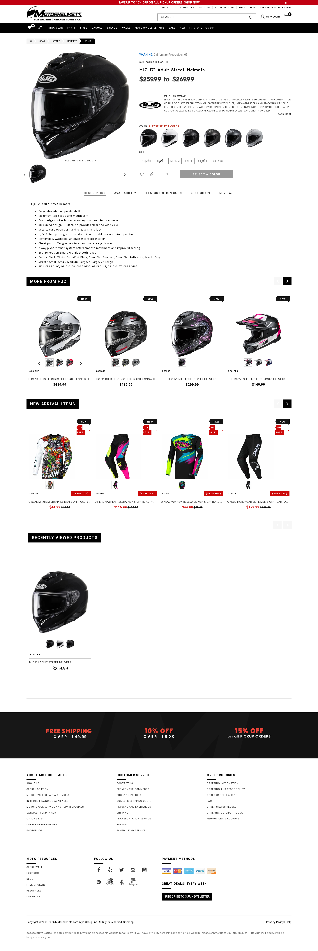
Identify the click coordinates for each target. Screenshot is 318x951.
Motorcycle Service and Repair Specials (55, 806)
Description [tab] (95, 193)
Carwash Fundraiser (41, 812)
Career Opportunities (41, 824)
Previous (25, 173)
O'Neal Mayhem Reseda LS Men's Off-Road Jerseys (192, 501)
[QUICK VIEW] (44, 561)
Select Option (75, 677)
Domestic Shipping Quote (134, 801)
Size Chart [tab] (201, 193)
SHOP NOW (192, 2)
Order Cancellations (222, 795)
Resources (33, 890)
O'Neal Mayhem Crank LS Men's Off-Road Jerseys (60, 501)
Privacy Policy (275, 922)
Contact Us (168, 7)
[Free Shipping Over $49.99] (68, 733)
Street (56, 41)
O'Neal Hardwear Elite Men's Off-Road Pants (258, 501)
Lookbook (33, 873)
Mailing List (35, 818)
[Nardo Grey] (254, 138)
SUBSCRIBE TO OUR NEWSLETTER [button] (187, 896)
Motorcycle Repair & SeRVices (47, 795)
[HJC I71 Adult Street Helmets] (60, 602)
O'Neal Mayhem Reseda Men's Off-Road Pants (126, 501)
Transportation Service (134, 818)
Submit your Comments (133, 789)
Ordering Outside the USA (225, 812)
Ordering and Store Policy (226, 789)
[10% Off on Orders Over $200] (159, 733)
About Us (205, 7)
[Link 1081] (133, 870)
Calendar (33, 896)
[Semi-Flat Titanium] (212, 138)
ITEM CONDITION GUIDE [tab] (164, 193)
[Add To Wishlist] (142, 174)
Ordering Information (223, 783)
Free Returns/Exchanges (276, 7)
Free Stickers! (36, 884)
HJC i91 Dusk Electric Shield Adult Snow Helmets (126, 379)
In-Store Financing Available (47, 801)
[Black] (148, 138)
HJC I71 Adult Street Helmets (50, 662)
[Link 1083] (99, 882)
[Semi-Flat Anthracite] (233, 138)
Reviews (122, 824)
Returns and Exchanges (134, 806)
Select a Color (206, 174)
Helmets (72, 41)
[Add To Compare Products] (152, 174)
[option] (59, 346)
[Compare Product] (37, 561)
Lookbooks (187, 7)
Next (124, 173)
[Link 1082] (144, 870)
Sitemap (128, 922)
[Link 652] (29, 41)
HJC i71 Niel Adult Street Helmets (192, 379)
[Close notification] (286, 3)
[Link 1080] (122, 870)
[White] (169, 138)
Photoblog (34, 830)
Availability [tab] (125, 193)
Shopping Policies (129, 795)
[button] (270, 17)
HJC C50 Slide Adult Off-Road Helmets (258, 379)
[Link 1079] (110, 870)
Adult (87, 41)
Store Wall (34, 867)
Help (242, 7)
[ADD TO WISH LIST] (31, 561)
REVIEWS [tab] (226, 193)
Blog (253, 7)
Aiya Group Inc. (88, 922)
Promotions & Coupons (223, 818)
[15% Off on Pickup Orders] (249, 733)
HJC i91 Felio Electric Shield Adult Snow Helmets (60, 379)
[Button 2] (251, 17)
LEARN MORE (284, 114)
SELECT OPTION (79, 393)
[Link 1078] (99, 870)
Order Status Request (222, 806)
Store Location (225, 7)
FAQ (209, 801)
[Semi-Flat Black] (191, 138)
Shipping (122, 812)
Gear (42, 41)
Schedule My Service (131, 830)
